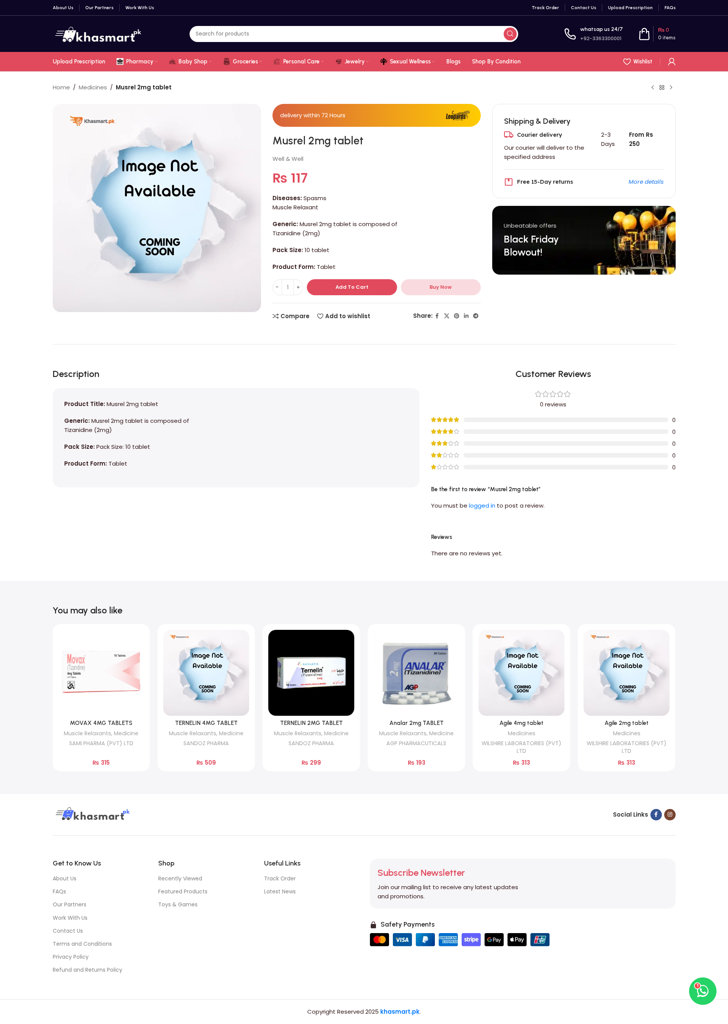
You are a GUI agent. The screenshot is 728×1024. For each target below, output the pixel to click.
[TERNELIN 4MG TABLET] (206, 673)
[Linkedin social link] (466, 316)
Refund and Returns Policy (87, 970)
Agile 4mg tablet (521, 723)
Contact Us (68, 931)
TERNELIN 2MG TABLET (311, 723)
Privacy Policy (71, 957)
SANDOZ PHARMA (206, 743)
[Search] (510, 34)
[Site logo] (98, 33)
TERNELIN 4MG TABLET (206, 723)
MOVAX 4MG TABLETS (101, 723)
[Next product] (671, 87)
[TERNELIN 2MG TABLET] (311, 673)
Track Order (280, 878)
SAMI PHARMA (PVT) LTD (101, 743)
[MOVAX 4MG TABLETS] (101, 673)
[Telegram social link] (476, 316)
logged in (482, 505)
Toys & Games (178, 904)
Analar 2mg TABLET (416, 723)
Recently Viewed (180, 878)
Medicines (93, 87)
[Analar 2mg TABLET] (416, 673)
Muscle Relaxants (87, 733)
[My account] (671, 61)
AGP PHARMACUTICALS (416, 743)
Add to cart (352, 287)
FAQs (59, 891)
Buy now (441, 287)
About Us (64, 878)
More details (646, 182)
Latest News (280, 891)
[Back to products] (661, 87)
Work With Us (70, 918)
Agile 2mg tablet (627, 723)
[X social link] (447, 316)
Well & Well (287, 159)
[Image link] (92, 814)
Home (61, 87)
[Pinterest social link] (457, 316)
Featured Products (183, 891)
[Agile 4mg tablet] (521, 673)
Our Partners (69, 904)
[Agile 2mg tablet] (627, 673)
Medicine (126, 733)
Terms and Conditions (82, 944)
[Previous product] (652, 87)
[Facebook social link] (437, 316)
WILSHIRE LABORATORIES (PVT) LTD (521, 747)
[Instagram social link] (670, 814)
